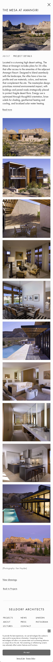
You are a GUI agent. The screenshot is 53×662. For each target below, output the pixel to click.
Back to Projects (10, 589)
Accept (27, 652)
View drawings (10, 580)
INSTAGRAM (42, 622)
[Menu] (49, 4)
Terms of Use (21, 658)
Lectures (7, 626)
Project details (22, 56)
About (6, 56)
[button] (49, 631)
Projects (8, 618)
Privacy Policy (30, 658)
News (24, 618)
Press (23, 622)
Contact (26, 626)
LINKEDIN (40, 618)
